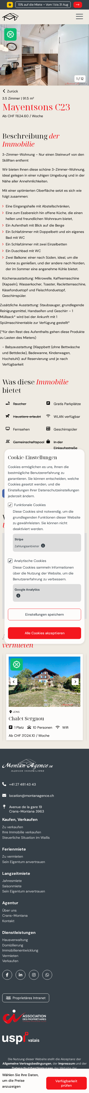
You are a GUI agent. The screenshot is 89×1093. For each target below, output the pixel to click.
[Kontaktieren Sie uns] (77, 5)
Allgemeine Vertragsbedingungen (26, 1064)
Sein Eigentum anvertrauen (23, 862)
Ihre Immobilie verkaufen (21, 832)
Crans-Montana (15, 915)
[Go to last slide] (10, 681)
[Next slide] (71, 681)
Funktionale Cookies (30, 505)
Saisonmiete (12, 886)
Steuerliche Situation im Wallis (26, 837)
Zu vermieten (12, 856)
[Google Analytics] (18, 596)
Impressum (66, 1064)
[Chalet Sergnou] (41, 697)
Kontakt (8, 921)
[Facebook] (7, 975)
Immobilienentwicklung (20, 950)
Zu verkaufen (12, 827)
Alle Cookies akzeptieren (45, 633)
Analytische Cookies (30, 561)
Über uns (9, 910)
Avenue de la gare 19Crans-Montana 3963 (26, 809)
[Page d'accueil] (10, 17)
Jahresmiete (12, 880)
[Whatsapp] (47, 975)
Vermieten (10, 955)
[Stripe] (43, 546)
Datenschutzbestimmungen (32, 1068)
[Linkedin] (20, 975)
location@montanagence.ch (31, 795)
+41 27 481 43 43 (22, 784)
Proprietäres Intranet (29, 998)
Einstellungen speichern (44, 614)
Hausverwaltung (15, 940)
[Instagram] (34, 975)
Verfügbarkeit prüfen (66, 1083)
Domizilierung (12, 945)
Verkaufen (10, 961)
